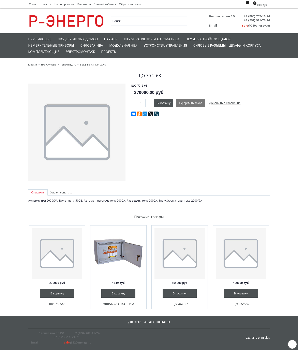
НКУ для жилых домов (78, 39)
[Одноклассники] (139, 114)
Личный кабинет (105, 4)
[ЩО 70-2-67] (179, 253)
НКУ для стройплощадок (208, 39)
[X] (150, 114)
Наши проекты (64, 4)
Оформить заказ (190, 103)
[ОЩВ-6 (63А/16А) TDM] (118, 253)
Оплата (149, 322)
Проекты (109, 52)
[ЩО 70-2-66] (241, 253)
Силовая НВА (91, 45)
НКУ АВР (110, 39)
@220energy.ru (256, 25)
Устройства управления (165, 45)
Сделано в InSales (257, 337)
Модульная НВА (123, 45)
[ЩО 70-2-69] (57, 253)
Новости (45, 4)
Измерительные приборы (51, 45)
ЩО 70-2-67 (180, 304)
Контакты (84, 4)
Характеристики (61, 192)
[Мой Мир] (145, 114)
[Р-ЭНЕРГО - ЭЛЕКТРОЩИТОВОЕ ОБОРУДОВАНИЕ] (66, 20)
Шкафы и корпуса (245, 45)
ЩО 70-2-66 (241, 304)
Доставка (134, 322)
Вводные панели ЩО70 (93, 64)
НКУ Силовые (39, 39)
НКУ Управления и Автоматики (151, 39)
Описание (38, 192)
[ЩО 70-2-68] (76, 132)
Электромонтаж (80, 52)
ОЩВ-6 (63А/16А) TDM (118, 304)
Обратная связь (130, 4)
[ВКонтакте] (133, 114)
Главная (32, 64)
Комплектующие (43, 52)
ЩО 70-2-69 (57, 304)
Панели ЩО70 (68, 64)
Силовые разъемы (209, 45)
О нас (33, 4)
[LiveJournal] (156, 114)
